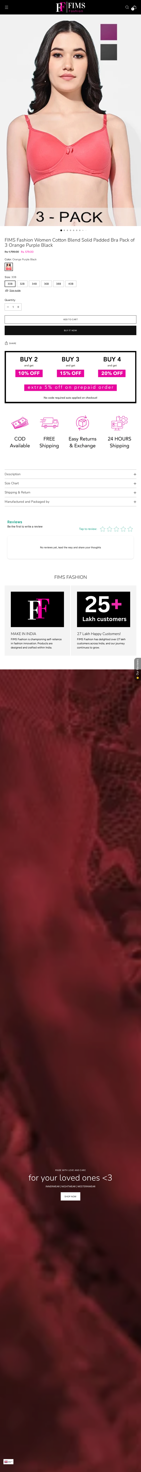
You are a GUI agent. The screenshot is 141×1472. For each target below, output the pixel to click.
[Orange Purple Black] (9, 267)
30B (10, 283)
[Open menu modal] (6, 7)
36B (46, 283)
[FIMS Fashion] (70, 7)
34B (34, 283)
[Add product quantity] (18, 306)
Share (12, 343)
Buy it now (70, 330)
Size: (10, 277)
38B (58, 283)
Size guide (15, 290)
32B (22, 283)
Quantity (10, 300)
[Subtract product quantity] (8, 306)
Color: (21, 259)
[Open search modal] (127, 7)
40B (70, 283)
